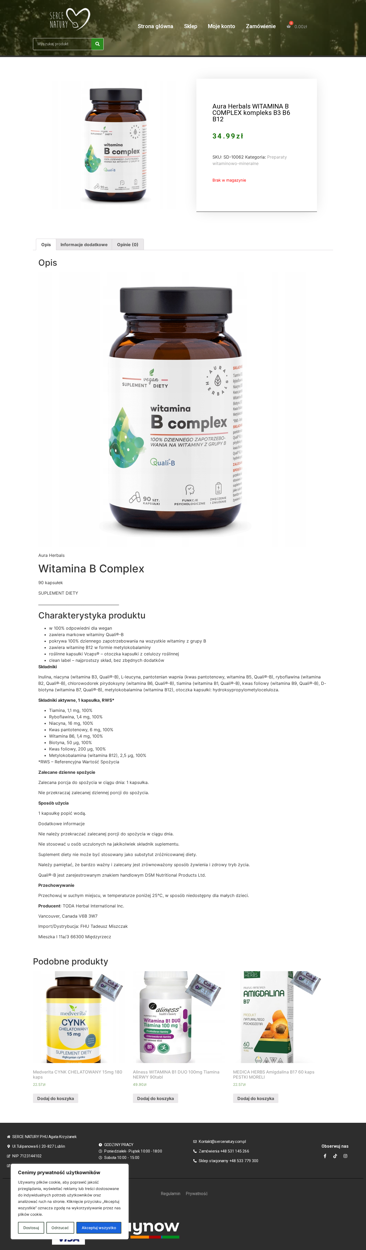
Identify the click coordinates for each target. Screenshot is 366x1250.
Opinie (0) (128, 244)
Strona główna (155, 26)
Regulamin (170, 1193)
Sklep (190, 26)
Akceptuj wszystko (99, 1227)
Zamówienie (261, 26)
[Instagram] (345, 1156)
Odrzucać (60, 1227)
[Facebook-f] (325, 1156)
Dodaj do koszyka (55, 1098)
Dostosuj (31, 1227)
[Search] (97, 44)
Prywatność (197, 1193)
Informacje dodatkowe (84, 244)
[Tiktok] (335, 1156)
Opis (46, 244)
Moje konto (221, 26)
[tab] (46, 244)
